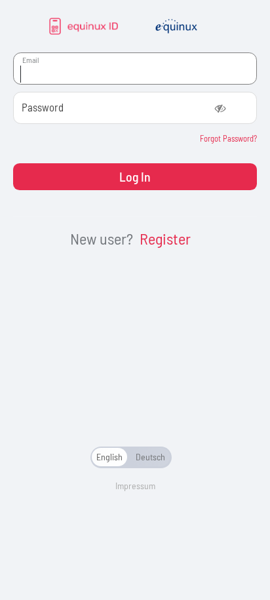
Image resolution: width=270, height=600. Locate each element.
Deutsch (150, 456)
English (109, 456)
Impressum (135, 485)
